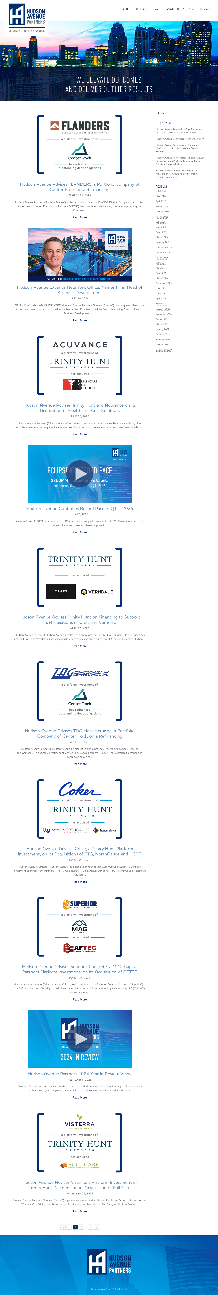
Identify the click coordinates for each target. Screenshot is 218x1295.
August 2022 (162, 319)
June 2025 (161, 227)
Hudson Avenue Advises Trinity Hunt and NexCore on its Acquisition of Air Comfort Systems (178, 148)
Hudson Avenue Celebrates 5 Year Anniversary (180, 139)
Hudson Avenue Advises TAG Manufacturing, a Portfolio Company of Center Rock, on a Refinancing (80, 733)
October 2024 (163, 252)
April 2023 (161, 298)
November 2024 (164, 247)
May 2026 (161, 196)
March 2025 (162, 237)
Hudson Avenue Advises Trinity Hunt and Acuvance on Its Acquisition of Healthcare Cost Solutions (80, 408)
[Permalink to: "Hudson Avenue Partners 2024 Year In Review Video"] (80, 1039)
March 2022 (162, 324)
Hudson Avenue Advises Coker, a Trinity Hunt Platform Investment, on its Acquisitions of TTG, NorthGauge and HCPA (80, 851)
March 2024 (162, 278)
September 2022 (164, 314)
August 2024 (162, 257)
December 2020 (164, 349)
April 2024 (161, 273)
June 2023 (161, 293)
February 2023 (163, 309)
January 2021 (162, 344)
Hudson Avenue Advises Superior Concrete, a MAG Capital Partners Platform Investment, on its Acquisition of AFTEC (79, 969)
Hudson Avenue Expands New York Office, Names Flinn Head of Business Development (79, 290)
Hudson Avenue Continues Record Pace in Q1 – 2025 (79, 509)
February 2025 (163, 242)
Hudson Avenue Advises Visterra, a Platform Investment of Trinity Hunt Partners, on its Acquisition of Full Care (79, 1185)
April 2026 (161, 201)
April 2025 (161, 232)
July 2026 (161, 191)
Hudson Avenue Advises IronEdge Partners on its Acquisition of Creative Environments (179, 131)
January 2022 (162, 329)
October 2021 (163, 334)
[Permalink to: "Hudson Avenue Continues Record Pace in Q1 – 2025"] (80, 474)
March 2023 (162, 303)
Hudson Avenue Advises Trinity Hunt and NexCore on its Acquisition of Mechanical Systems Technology (177, 173)
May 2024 (161, 268)
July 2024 (161, 262)
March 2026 (162, 206)
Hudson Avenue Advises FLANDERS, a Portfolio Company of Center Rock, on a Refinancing (80, 187)
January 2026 (162, 211)
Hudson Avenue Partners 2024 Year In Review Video (80, 1074)
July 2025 (161, 221)
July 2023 (161, 288)
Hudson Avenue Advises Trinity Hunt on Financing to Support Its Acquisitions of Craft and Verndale (79, 620)
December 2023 (164, 283)
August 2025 (162, 216)
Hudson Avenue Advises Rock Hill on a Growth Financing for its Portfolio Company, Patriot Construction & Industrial (180, 161)
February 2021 (163, 339)
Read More (80, 217)
